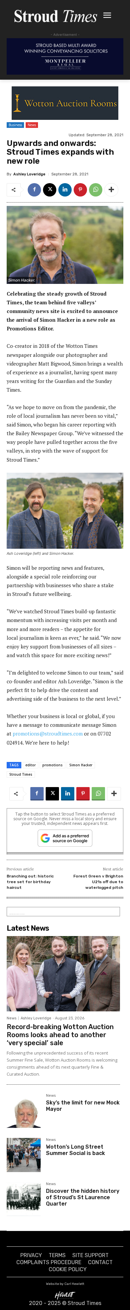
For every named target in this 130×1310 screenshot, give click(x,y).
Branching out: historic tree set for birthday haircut (30, 882)
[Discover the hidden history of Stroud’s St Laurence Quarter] (24, 1199)
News (32, 125)
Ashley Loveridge (29, 174)
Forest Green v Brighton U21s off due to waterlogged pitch (98, 882)
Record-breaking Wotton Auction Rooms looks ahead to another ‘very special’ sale (60, 1035)
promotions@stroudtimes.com (48, 733)
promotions (52, 765)
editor (30, 765)
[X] (49, 190)
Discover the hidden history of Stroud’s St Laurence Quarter (82, 1197)
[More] (111, 190)
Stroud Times (20, 774)
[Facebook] (34, 190)
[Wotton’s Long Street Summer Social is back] (24, 1155)
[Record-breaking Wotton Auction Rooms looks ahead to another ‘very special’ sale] (63, 973)
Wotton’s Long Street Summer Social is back (75, 1150)
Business (15, 125)
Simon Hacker (80, 765)
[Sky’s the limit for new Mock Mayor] (24, 1111)
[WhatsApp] (95, 190)
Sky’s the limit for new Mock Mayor (83, 1105)
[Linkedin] (65, 190)
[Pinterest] (80, 190)
